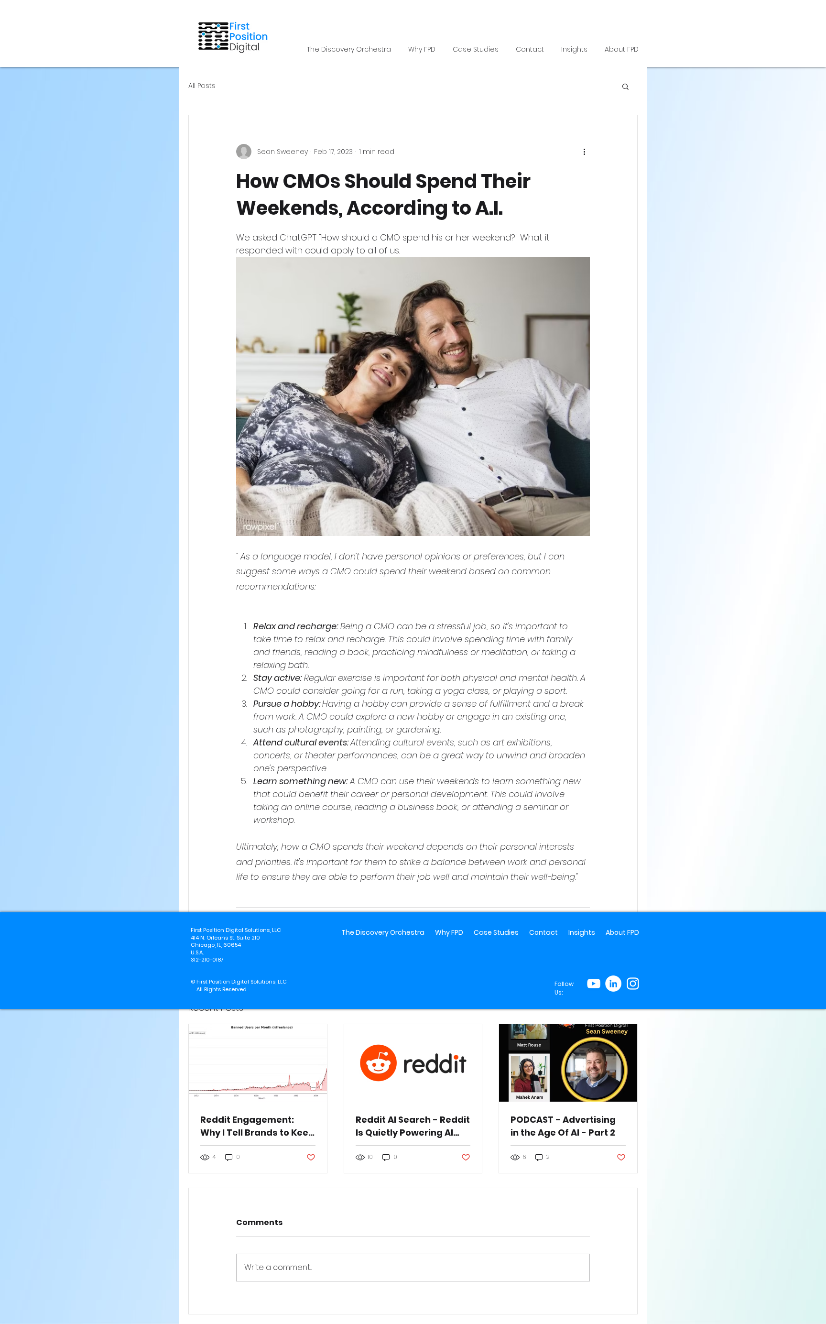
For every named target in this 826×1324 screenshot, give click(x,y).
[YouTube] (594, 983)
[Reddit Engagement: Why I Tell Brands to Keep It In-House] (258, 1063)
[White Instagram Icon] (633, 983)
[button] (625, 86)
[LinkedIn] (613, 983)
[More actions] (584, 151)
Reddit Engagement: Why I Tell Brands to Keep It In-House (257, 1126)
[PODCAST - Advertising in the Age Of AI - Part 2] (568, 1063)
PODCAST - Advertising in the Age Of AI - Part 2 (563, 1126)
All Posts (202, 85)
